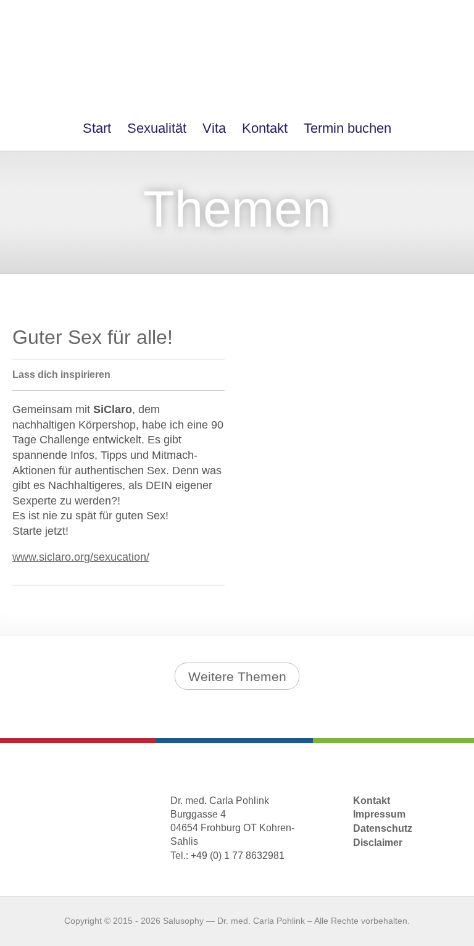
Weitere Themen (237, 676)
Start (97, 128)
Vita (214, 128)
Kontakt (265, 128)
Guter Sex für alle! (92, 337)
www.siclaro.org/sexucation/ (80, 557)
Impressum (379, 814)
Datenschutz (382, 828)
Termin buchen (347, 128)
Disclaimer (377, 842)
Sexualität (156, 128)
